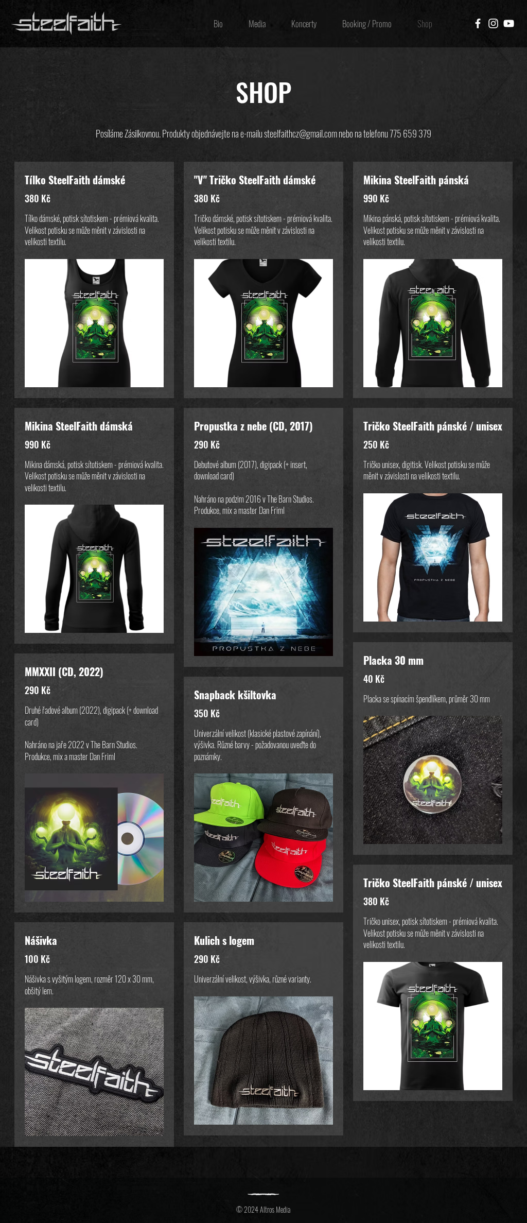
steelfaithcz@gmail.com (300, 133)
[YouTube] (508, 23)
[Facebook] (477, 23)
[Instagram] (493, 23)
